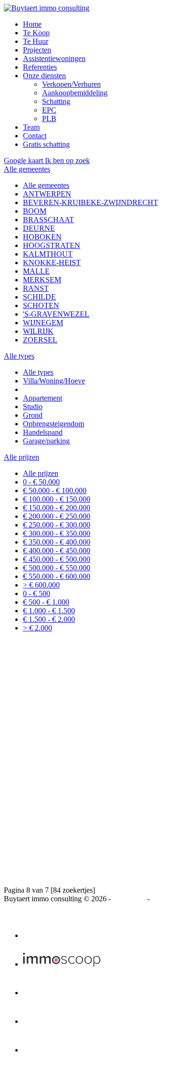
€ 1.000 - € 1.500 (49, 611)
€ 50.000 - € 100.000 (54, 490)
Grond (33, 415)
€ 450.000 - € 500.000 (56, 559)
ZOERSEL (40, 340)
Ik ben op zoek (67, 160)
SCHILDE (39, 297)
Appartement (42, 398)
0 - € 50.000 (41, 482)
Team (31, 127)
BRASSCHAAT (48, 220)
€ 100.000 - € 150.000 (56, 499)
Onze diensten (44, 76)
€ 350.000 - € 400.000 (56, 542)
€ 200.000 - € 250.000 (56, 516)
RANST (36, 288)
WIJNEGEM (43, 323)
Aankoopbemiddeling (75, 93)
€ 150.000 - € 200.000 (56, 508)
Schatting (56, 101)
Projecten (37, 50)
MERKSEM (42, 280)
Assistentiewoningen (54, 58)
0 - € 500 (36, 593)
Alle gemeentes (46, 185)
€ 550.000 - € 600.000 (56, 576)
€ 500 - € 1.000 (46, 602)
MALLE (36, 271)
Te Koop (36, 33)
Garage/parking (46, 441)
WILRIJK (38, 331)
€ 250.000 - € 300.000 (56, 525)
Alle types (38, 372)
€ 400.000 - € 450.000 (56, 550)
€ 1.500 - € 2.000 (49, 619)
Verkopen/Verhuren (71, 84)
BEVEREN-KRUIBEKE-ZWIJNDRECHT (90, 202)
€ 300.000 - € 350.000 (56, 533)
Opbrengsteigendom (53, 424)
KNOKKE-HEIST (52, 262)
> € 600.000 (41, 585)
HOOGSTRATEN (51, 245)
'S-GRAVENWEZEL (56, 314)
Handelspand (43, 432)
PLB (49, 118)
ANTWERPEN (47, 194)
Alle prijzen (40, 473)
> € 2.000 (37, 628)
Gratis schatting (46, 144)
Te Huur (35, 41)
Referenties (40, 67)
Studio (33, 406)
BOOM (34, 211)
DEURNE (39, 228)
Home (32, 24)
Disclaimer (129, 899)
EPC (49, 110)
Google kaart (24, 160)
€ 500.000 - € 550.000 (56, 568)
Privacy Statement (31, 907)
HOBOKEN (42, 237)
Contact (34, 136)
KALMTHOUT (48, 254)
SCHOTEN (41, 305)
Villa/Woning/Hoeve (54, 381)
